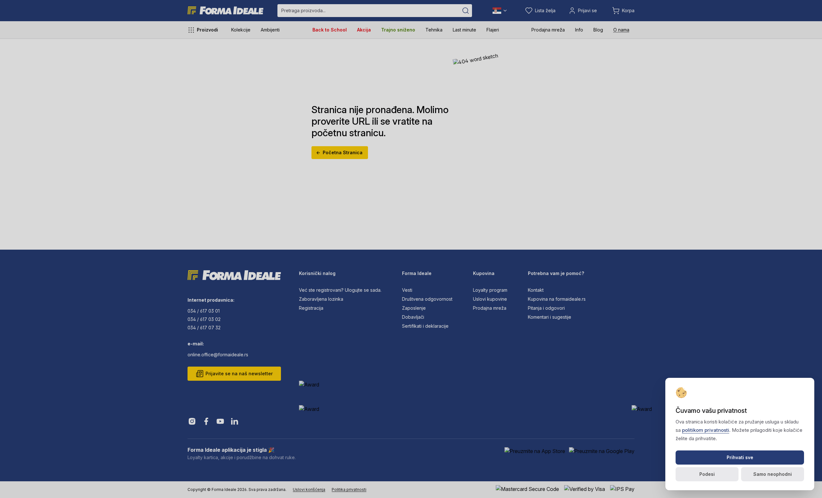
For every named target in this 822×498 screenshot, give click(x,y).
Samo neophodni (772, 474)
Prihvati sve (740, 457)
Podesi (707, 474)
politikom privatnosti (705, 430)
